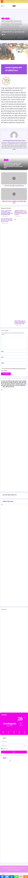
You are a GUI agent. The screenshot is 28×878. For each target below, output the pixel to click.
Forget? (24, 745)
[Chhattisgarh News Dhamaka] (14, 6)
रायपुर (3, 18)
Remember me (5, 749)
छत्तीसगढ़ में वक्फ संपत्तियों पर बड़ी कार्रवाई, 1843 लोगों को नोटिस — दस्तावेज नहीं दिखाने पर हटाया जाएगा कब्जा (13, 166)
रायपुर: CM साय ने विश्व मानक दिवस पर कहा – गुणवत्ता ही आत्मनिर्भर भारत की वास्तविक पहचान (7, 212)
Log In (14, 752)
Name (2, 351)
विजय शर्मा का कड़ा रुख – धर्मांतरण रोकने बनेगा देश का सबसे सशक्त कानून (20, 322)
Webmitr (18, 870)
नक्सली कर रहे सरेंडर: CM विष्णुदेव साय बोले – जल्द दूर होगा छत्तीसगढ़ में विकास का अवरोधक (21, 212)
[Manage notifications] (3, 875)
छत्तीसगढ (7, 18)
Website (2, 363)
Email (2, 357)
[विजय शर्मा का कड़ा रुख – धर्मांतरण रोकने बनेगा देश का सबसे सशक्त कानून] (21, 269)
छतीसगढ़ (6, 160)
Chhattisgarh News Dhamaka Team (8, 38)
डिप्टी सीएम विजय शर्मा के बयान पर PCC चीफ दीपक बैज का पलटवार (6, 220)
